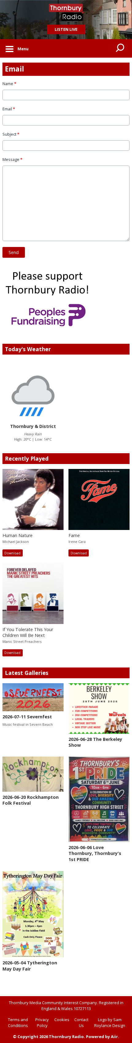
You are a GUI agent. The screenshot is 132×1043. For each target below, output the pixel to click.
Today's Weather (28, 349)
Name (9, 83)
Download (12, 553)
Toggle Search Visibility (120, 48)
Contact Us (81, 1023)
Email (8, 109)
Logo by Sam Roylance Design (109, 1023)
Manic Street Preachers (21, 641)
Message (12, 159)
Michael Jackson (15, 541)
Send (14, 252)
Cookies (61, 1019)
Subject (10, 134)
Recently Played (27, 458)
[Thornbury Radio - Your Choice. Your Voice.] (66, 12)
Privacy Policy (42, 1023)
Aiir (114, 1036)
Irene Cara (77, 541)
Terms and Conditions (18, 1023)
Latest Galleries (26, 672)
